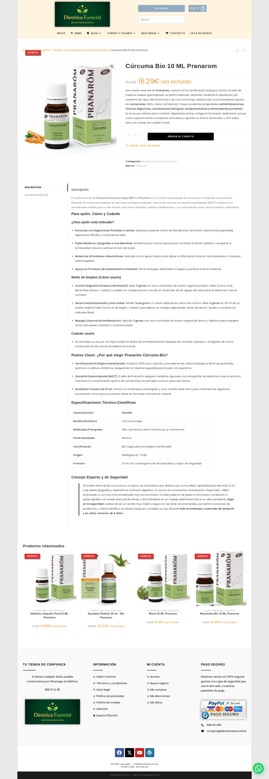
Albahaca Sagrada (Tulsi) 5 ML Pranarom (49, 615)
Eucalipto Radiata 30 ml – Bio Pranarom (106, 615)
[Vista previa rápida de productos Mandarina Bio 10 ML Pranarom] (245, 557)
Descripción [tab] (33, 187)
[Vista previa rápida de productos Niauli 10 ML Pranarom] (188, 557)
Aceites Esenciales (96, 50)
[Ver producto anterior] (237, 50)
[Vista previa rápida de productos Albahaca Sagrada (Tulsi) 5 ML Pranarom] (75, 557)
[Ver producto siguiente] (243, 50)
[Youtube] (139, 752)
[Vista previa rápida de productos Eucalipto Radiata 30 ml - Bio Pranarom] (131, 557)
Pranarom (171, 161)
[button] (112, 66)
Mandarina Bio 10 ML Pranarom (219, 613)
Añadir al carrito (181, 136)
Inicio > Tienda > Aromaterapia (62, 50)
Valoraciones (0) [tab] (36, 195)
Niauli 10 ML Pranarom (163, 613)
